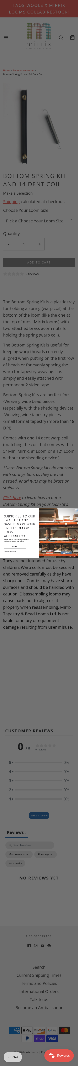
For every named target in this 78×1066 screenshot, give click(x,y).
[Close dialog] (76, 510)
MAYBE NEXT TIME (10, 551)
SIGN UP (15, 546)
